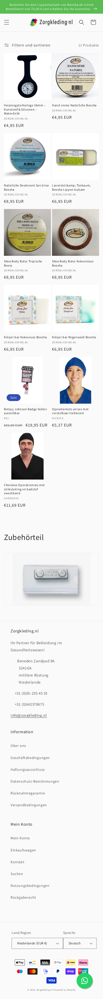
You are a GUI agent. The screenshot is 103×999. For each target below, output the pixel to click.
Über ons (18, 745)
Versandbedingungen (29, 805)
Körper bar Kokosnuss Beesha (25, 337)
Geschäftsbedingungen (30, 757)
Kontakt (17, 862)
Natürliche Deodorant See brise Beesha (26, 187)
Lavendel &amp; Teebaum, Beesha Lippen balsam (71, 187)
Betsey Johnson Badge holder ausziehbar (25, 411)
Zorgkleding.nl (44, 989)
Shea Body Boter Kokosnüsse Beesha (73, 263)
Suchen (17, 873)
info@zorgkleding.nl (29, 715)
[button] (6, 22)
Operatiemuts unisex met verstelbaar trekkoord (70, 411)
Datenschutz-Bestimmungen (35, 781)
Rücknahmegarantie (28, 793)
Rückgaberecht (23, 897)
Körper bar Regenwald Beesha (74, 337)
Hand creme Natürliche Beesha (74, 105)
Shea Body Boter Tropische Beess (23, 263)
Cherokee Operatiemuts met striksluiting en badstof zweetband (24, 489)
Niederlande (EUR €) (32, 943)
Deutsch (75, 943)
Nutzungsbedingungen (30, 885)
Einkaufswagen (23, 850)
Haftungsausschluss (28, 769)
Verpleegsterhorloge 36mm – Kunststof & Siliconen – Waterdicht (25, 109)
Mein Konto (20, 838)
